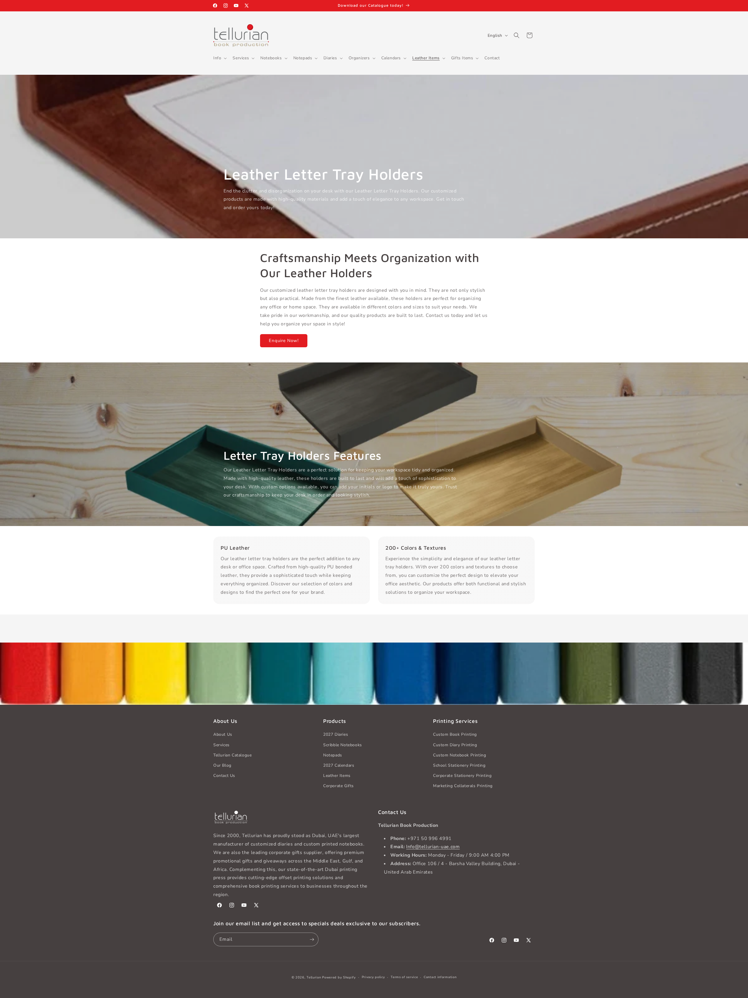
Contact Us (224, 775)
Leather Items (337, 775)
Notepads (332, 755)
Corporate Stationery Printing (462, 775)
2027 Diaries (335, 734)
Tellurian (314, 977)
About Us (222, 734)
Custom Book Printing (455, 734)
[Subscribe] (311, 939)
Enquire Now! (284, 340)
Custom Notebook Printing (459, 755)
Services (221, 745)
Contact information (440, 977)
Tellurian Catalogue (232, 755)
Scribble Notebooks (342, 745)
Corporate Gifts (338, 786)
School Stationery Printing (459, 765)
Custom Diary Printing (455, 745)
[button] (219, 58)
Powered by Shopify (339, 977)
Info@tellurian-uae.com (433, 847)
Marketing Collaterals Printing (463, 786)
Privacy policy (373, 977)
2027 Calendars (338, 765)
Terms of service (404, 977)
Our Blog (222, 765)
